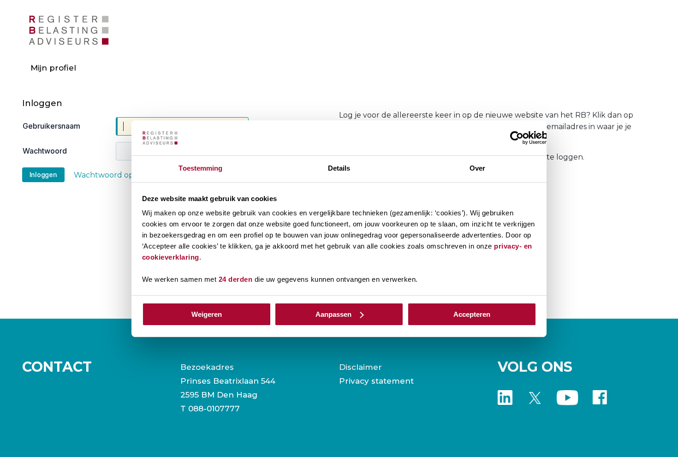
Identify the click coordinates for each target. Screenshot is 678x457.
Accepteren (471, 314)
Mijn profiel (53, 67)
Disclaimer (360, 367)
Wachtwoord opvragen (117, 175)
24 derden (236, 279)
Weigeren (206, 314)
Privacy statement (376, 381)
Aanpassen (333, 314)
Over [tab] (477, 168)
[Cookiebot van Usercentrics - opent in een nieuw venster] (516, 138)
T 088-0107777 (210, 408)
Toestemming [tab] (200, 168)
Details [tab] (339, 168)
